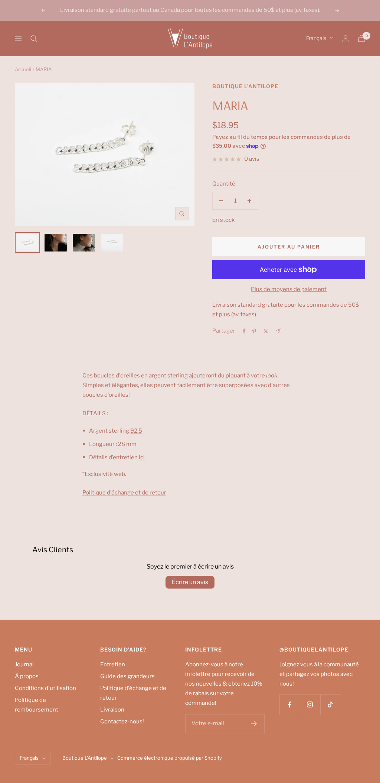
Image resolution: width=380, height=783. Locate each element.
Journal (24, 664)
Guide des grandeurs (127, 676)
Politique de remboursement (36, 705)
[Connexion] (345, 38)
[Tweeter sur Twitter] (266, 331)
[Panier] (361, 38)
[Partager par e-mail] (278, 331)
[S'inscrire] (254, 723)
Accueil (23, 69)
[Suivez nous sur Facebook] (289, 704)
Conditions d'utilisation (45, 688)
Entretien (112, 664)
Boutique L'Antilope (245, 86)
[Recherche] (33, 38)
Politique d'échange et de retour (133, 693)
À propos (27, 676)
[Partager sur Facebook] (244, 331)
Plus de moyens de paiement (289, 289)
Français (316, 38)
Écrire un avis (190, 582)
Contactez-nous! (122, 721)
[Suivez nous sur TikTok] (330, 704)
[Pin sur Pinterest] (254, 331)
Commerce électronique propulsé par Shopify (169, 758)
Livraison (112, 709)
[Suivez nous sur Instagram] (310, 704)
